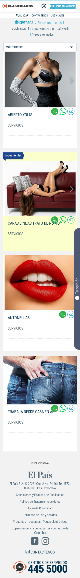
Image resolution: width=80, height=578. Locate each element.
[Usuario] (44, 6)
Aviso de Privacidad (40, 508)
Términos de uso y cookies (40, 515)
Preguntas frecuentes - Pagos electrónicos (40, 522)
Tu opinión (77, 285)
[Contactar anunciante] (70, 113)
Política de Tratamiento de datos (40, 502)
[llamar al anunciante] (54, 111)
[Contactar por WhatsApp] (63, 113)
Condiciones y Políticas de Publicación (40, 495)
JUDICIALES (57, 15)
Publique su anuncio (62, 6)
